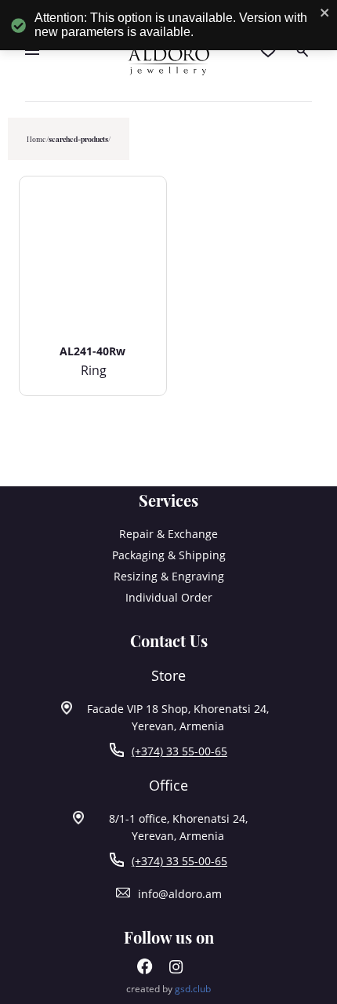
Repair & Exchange (168, 533)
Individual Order (168, 597)
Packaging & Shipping (169, 554)
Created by (168, 988)
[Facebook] (145, 970)
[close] (325, 13)
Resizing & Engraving (169, 576)
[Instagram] (176, 970)
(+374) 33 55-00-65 (179, 751)
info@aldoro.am (180, 893)
